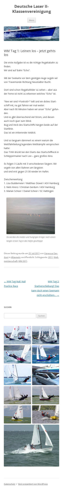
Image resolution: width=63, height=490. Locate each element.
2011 (50, 257)
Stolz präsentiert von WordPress (33, 484)
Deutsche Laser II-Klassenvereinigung (31, 9)
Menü (31, 20)
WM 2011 (22, 261)
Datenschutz (9, 484)
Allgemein (16, 257)
